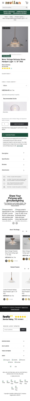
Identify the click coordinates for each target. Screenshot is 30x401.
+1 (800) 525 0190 (15, 376)
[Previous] (23, 231)
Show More (5, 112)
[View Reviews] (15, 68)
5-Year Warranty (6, 56)
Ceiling (11, 16)
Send (23, 329)
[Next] (27, 231)
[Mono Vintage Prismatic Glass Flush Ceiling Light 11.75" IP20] (12, 242)
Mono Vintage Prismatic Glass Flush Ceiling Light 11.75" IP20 (11, 253)
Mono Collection (6, 64)
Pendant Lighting (19, 16)
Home (6, 16)
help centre (13, 127)
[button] (11, 54)
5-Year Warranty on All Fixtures (19, 13)
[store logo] (13, 2)
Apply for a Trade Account (9, 11)
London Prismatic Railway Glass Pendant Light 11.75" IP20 (10, 291)
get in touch (20, 145)
